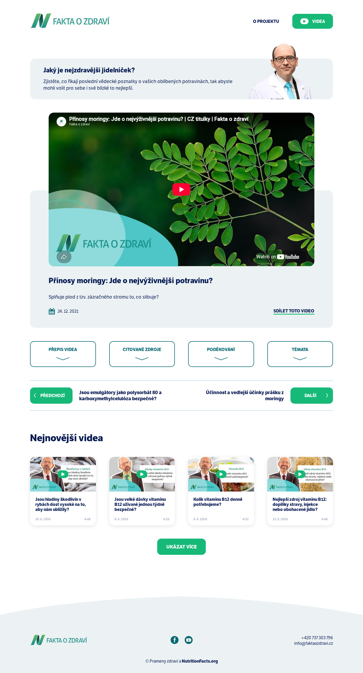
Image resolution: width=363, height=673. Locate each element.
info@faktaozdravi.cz (313, 643)
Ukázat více (181, 547)
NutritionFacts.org (200, 661)
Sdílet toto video (293, 311)
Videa (318, 21)
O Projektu (266, 21)
